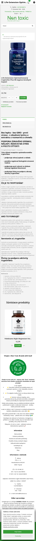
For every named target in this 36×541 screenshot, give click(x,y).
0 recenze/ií (4, 105)
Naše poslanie (18, 434)
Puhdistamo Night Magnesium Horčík (18, 339)
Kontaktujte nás (18, 445)
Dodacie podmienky (18, 436)
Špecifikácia (7, 123)
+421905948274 (21, 7)
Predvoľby (18, 536)
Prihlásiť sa (28, 11)
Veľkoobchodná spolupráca (18, 443)
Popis (5, 119)
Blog (18, 450)
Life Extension (10, 85)
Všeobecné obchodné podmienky (18, 438)
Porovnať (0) (8, 11)
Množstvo (4, 97)
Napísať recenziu (6, 106)
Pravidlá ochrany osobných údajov (18, 441)
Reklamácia (18, 448)
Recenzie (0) (7, 127)
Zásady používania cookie (10, 527)
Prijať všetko (18, 531)
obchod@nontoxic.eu (21, 493)
